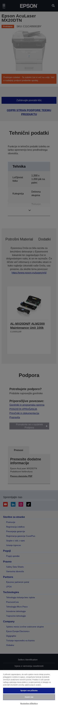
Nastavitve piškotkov (29, 703)
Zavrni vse (29, 697)
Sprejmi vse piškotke (29, 690)
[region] (29, 688)
